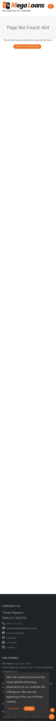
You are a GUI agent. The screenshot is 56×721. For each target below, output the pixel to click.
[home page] (23, 4)
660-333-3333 (14, 623)
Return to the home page (27, 46)
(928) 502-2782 (22, 663)
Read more (14, 708)
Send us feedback (15, 633)
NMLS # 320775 (14, 618)
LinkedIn (10, 647)
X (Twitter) (11, 642)
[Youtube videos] (52, 710)
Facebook (11, 638)
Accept (29, 708)
